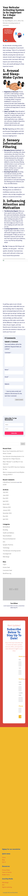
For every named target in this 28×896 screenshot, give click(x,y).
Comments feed (7, 570)
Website (7, 384)
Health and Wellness (8, 533)
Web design (5, 882)
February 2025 (7, 507)
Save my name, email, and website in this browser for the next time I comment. (13, 393)
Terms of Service (6, 872)
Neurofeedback (7, 536)
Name (7, 369)
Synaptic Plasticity (8, 545)
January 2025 (6, 510)
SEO (4, 542)
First (20, 659)
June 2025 (6, 495)
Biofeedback (6, 527)
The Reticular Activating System (12, 551)
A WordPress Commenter (10, 482)
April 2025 (5, 501)
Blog (3, 860)
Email (7, 377)
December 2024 (7, 513)
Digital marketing (7, 887)
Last (20, 668)
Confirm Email (20, 694)
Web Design (6, 557)
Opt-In (4, 862)
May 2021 (5, 516)
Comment (8, 352)
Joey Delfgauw (8, 21)
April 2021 (5, 519)
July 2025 (5, 492)
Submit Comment (19, 399)
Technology (6, 548)
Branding (5, 530)
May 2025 (5, 498)
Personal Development (9, 539)
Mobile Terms (6, 874)
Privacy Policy (6, 870)
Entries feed (6, 567)
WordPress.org (7, 573)
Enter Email (20, 683)
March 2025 (6, 504)
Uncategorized (7, 554)
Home (4, 857)
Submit (20, 716)
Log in (4, 564)
